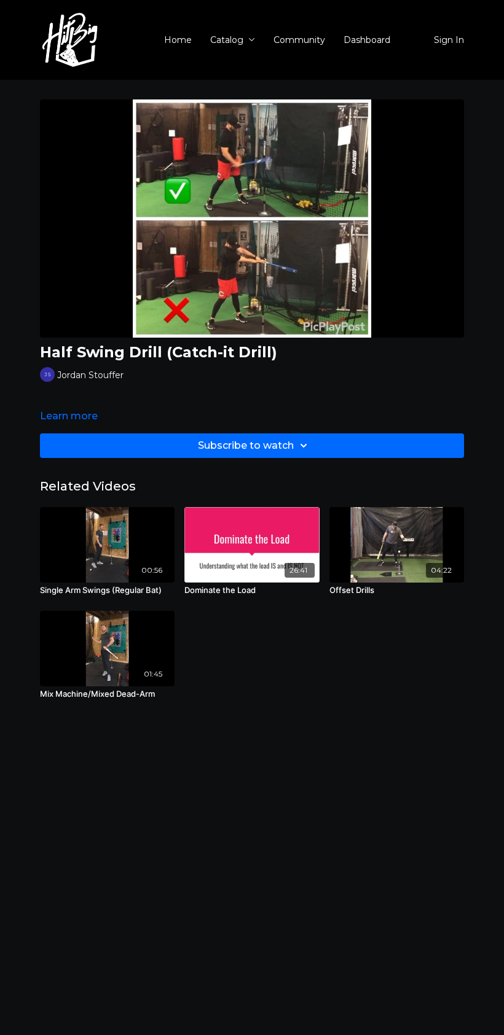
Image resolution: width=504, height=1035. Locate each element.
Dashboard (367, 39)
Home (178, 39)
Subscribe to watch (246, 445)
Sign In (449, 39)
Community (299, 39)
